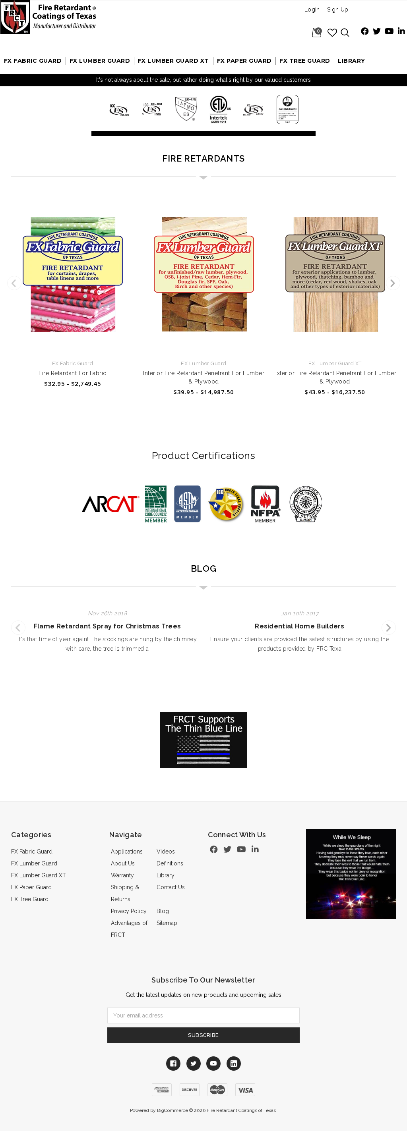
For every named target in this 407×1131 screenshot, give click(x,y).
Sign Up (338, 9)
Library (351, 60)
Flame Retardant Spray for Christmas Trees (107, 626)
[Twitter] (377, 32)
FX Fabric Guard (33, 60)
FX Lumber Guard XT (173, 60)
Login (312, 9)
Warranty (122, 875)
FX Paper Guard (244, 60)
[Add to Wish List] (333, 32)
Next (393, 283)
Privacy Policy (129, 911)
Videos (166, 851)
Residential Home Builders (300, 626)
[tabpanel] (72, 290)
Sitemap (167, 923)
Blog (163, 911)
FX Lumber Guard (100, 60)
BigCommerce (172, 1110)
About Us (123, 863)
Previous (14, 283)
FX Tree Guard (304, 60)
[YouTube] (389, 32)
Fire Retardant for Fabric (73, 373)
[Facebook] (365, 32)
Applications (127, 851)
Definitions (170, 863)
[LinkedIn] (401, 32)
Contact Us (171, 887)
